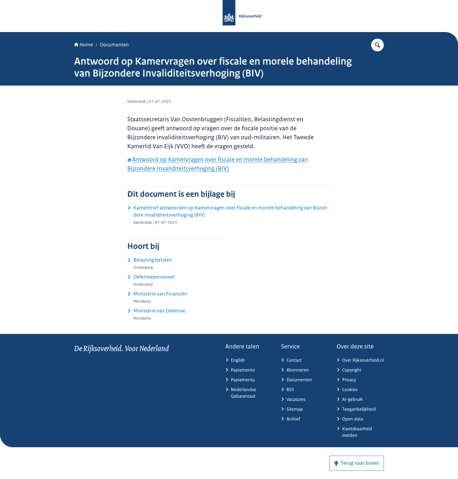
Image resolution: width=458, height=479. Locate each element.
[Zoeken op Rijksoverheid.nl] (377, 45)
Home (86, 45)
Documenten (114, 45)
